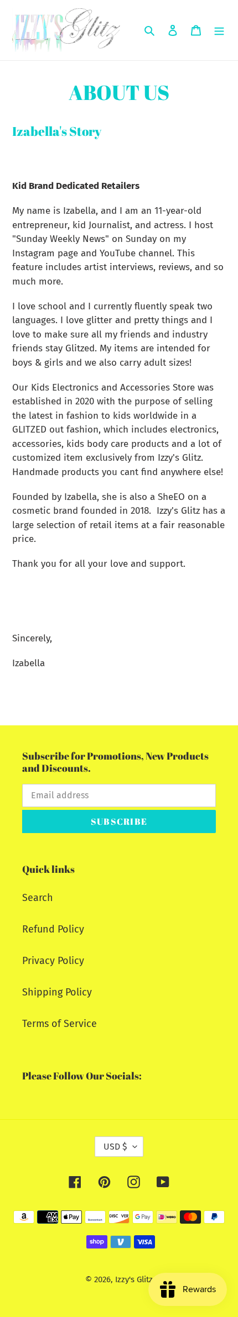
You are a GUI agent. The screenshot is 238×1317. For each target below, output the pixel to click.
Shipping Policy (57, 992)
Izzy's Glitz (134, 1279)
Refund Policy (53, 929)
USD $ (115, 1146)
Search (37, 898)
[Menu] (219, 30)
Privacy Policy (53, 961)
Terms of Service (59, 1024)
